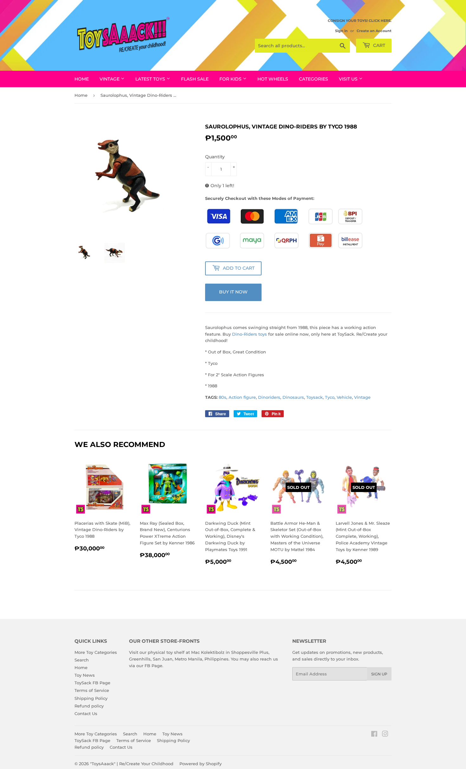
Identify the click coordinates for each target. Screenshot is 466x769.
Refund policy (89, 705)
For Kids (231, 79)
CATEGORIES (313, 79)
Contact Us (85, 713)
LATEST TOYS (150, 79)
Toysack (314, 397)
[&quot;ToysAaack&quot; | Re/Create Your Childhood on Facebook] (374, 734)
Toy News (84, 675)
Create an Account (374, 31)
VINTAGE (110, 79)
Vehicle (344, 397)
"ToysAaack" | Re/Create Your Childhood (131, 763)
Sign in (341, 31)
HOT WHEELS (272, 79)
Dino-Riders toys (250, 334)
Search (81, 659)
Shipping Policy (90, 698)
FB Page (153, 665)
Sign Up (379, 674)
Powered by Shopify (200, 763)
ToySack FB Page (92, 682)
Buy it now (233, 292)
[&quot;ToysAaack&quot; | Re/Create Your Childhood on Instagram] (385, 734)
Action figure (242, 397)
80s (222, 397)
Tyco (329, 397)
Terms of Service (91, 690)
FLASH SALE (195, 79)
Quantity (215, 157)
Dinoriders (269, 397)
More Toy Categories (95, 652)
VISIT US (349, 79)
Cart (378, 45)
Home (81, 79)
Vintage (362, 397)
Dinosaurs (293, 397)
